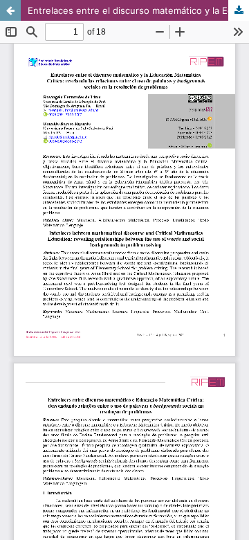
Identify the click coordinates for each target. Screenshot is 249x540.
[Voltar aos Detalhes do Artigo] (10, 10)
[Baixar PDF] (238, 10)
